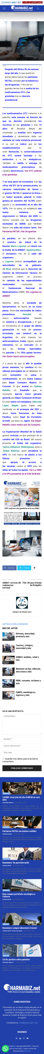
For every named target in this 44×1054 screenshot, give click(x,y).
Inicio (3, 14)
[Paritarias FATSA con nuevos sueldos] (22, 822)
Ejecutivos (6, 859)
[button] (4, 8)
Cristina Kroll (6, 865)
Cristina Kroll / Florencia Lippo (12, 931)
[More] (34, 567)
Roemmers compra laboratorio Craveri (19, 928)
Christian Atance (7, 802)
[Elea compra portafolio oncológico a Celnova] (22, 885)
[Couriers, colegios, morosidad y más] (8, 648)
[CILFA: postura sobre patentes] (22, 950)
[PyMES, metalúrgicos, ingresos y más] (8, 695)
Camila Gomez (7, 834)
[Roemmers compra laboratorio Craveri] (22, 919)
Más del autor (9, 628)
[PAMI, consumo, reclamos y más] (8, 683)
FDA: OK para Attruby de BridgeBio (32, 584)
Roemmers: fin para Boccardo (15, 862)
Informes (6, 924)
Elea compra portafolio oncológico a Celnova (18, 895)
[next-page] (7, 704)
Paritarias (6, 827)
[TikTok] (24, 1038)
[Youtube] (27, 1038)
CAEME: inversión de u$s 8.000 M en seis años (21, 798)
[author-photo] (22, 608)
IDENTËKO (27, 1051)
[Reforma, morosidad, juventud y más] (8, 636)
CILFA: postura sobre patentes (16, 959)
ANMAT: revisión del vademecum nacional (11, 585)
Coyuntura (10, 14)
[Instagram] (16, 1038)
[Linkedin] (20, 1038)
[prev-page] (4, 704)
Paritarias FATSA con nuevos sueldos (19, 831)
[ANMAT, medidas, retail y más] (8, 660)
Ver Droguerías (28, 231)
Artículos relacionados (15, 624)
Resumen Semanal (6, 662)
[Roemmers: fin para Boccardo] (22, 854)
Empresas (6, 793)
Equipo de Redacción (22, 612)
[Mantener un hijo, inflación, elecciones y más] (8, 672)
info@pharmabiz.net (28, 1022)
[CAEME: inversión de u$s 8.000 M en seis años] (22, 788)
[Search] (38, 8)
